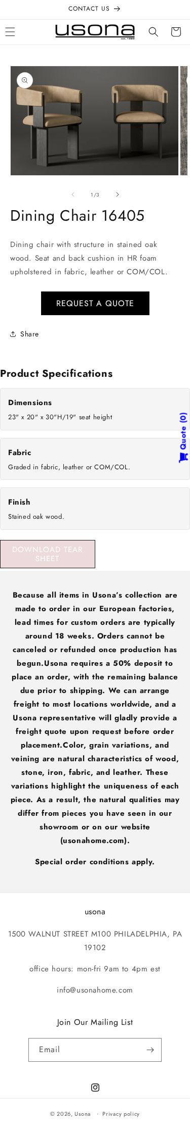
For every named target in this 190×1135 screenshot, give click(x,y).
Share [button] (29, 334)
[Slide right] (117, 194)
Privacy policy (121, 1114)
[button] (153, 32)
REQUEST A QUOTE (95, 303)
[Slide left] (73, 194)
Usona (82, 1113)
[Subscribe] (150, 1050)
